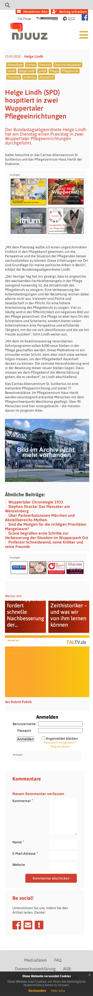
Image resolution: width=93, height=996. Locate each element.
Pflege (54, 71)
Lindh (42, 71)
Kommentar (22, 800)
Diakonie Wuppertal (68, 65)
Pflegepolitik (70, 71)
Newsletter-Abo (35, 12)
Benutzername (24, 724)
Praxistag (13, 77)
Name (18, 842)
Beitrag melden (39, 925)
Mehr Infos (58, 991)
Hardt (11, 71)
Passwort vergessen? (60, 742)
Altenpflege (15, 65)
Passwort (24, 731)
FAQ (58, 960)
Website (18, 865)
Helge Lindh (33, 56)
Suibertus (30, 77)
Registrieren (60, 746)
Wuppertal (46, 77)
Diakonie (45, 65)
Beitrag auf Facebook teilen (16, 925)
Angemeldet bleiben (62, 738)
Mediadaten (35, 960)
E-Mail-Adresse (25, 853)
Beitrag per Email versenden (28, 925)
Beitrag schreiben (73, 12)
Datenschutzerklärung (35, 968)
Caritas (30, 65)
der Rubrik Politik (18, 702)
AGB (67, 968)
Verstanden (37, 991)
